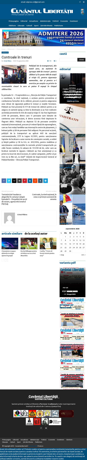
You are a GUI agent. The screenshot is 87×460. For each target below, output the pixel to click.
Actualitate (33, 21)
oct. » (83, 255)
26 (80, 247)
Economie (64, 21)
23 (70, 247)
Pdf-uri (65, 288)
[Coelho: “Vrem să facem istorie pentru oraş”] (48, 243)
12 (80, 240)
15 (65, 244)
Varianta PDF (68, 262)
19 (80, 244)
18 (77, 244)
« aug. (62, 255)
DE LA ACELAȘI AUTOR (36, 233)
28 (61, 251)
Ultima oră (11, 49)
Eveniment (74, 21)
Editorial (24, 21)
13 (84, 240)
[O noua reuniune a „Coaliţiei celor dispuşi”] (72, 149)
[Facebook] (80, 2)
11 (77, 240)
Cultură (29, 26)
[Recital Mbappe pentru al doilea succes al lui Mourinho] (29, 243)
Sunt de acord (69, 459)
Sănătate (12, 26)
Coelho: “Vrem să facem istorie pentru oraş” (47, 253)
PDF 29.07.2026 (70, 291)
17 (74, 244)
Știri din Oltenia (46, 26)
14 (61, 244)
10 (74, 240)
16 (70, 244)
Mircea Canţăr (72, 100)
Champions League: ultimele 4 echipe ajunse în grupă (9, 253)
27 (84, 247)
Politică (55, 21)
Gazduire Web (32, 446)
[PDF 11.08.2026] (72, 342)
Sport (36, 26)
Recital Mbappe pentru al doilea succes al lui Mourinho (29, 253)
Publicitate (58, 26)
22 (65, 247)
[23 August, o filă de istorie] (72, 179)
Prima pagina (14, 21)
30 (70, 251)
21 (61, 247)
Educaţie (21, 26)
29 (65, 251)
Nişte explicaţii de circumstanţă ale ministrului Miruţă (72, 94)
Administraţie (45, 21)
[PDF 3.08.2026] (72, 373)
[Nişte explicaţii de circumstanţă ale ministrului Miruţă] (72, 209)
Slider (3, 248)
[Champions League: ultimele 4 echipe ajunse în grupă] (10, 243)
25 (77, 247)
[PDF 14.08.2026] (72, 312)
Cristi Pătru (7, 61)
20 (84, 244)
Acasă (3, 49)
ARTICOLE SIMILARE (12, 233)
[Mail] (83, 2)
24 (74, 247)
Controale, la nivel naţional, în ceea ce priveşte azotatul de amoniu (44, 196)
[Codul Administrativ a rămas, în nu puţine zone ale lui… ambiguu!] (72, 119)
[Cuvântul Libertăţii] (43, 11)
